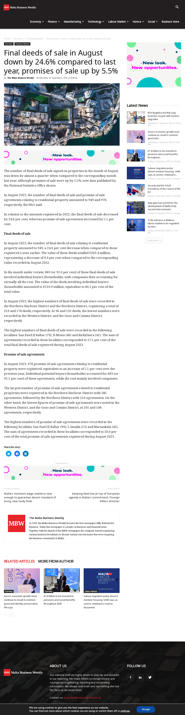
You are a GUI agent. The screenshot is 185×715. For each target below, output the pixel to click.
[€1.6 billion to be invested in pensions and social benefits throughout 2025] (62, 580)
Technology (94, 21)
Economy (35, 21)
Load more (152, 240)
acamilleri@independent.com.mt (82, 697)
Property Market (35, 38)
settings (125, 711)
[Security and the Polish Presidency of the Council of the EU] (136, 190)
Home (7, 38)
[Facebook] (130, 677)
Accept (146, 709)
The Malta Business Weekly (20, 77)
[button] (177, 7)
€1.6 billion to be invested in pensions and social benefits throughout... (163, 154)
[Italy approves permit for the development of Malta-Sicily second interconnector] (136, 207)
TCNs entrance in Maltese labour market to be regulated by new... (163, 223)
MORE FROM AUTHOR (55, 561)
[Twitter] (150, 677)
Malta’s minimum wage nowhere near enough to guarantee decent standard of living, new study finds (30, 497)
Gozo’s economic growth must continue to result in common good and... (163, 135)
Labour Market (117, 21)
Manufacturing (72, 21)
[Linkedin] (140, 677)
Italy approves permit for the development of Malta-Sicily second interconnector (163, 206)
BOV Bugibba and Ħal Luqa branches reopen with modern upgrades (163, 116)
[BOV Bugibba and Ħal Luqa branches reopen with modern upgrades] (136, 117)
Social (151, 21)
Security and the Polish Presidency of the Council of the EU (164, 189)
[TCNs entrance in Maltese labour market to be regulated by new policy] (136, 225)
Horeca (137, 21)
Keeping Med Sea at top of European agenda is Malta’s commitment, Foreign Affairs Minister (94, 497)
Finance (52, 21)
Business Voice (170, 21)
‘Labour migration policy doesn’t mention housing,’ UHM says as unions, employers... (164, 171)
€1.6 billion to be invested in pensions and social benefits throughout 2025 (59, 599)
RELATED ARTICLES (19, 561)
